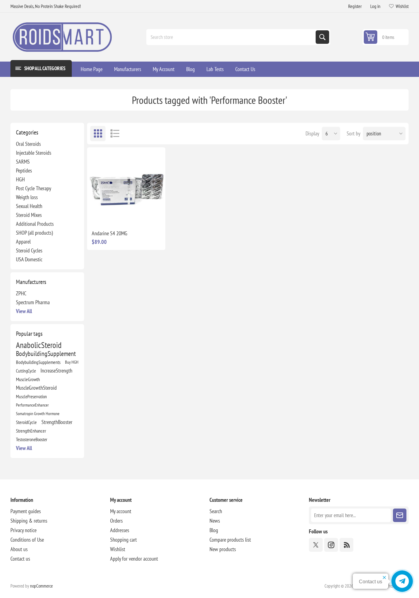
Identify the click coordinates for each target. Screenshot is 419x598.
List (114, 133)
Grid (98, 133)
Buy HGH (72, 362)
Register (355, 6)
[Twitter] (316, 545)
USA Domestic (29, 259)
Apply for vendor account (134, 558)
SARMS (23, 161)
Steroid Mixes (29, 214)
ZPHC (21, 293)
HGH (20, 179)
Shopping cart (123, 539)
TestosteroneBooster (31, 439)
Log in (375, 6)
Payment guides (25, 511)
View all (24, 311)
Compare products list (230, 539)
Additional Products (35, 223)
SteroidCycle (26, 422)
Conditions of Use (27, 539)
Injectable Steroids (33, 152)
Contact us (20, 558)
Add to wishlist (99, 215)
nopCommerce (41, 586)
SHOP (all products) (34, 232)
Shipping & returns (28, 520)
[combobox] (232, 37)
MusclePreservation (31, 396)
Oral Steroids (28, 143)
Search (322, 37)
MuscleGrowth (28, 379)
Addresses (119, 530)
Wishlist (117, 549)
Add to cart (139, 215)
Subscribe (399, 515)
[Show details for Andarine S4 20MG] (126, 186)
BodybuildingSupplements (38, 362)
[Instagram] (331, 545)
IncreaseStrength (56, 370)
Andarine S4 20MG (109, 233)
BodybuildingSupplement (46, 353)
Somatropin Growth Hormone (38, 413)
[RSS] (346, 545)
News (215, 520)
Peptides (24, 170)
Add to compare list (112, 215)
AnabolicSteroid (39, 345)
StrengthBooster (56, 422)
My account (120, 511)
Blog (214, 530)
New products (223, 549)
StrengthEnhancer (31, 431)
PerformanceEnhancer (32, 405)
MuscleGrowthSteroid (36, 387)
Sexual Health (29, 206)
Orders (116, 520)
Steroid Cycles (29, 250)
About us (19, 549)
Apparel (23, 241)
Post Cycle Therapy (33, 188)
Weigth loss (27, 197)
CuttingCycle (26, 371)
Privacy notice (23, 530)
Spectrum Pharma (33, 302)
